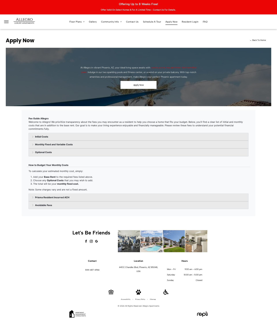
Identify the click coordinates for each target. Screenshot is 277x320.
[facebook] (86, 241)
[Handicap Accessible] (166, 293)
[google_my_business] (96, 241)
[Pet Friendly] (138, 293)
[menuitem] (77, 22)
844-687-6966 (92, 270)
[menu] (6, 22)
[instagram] (91, 241)
